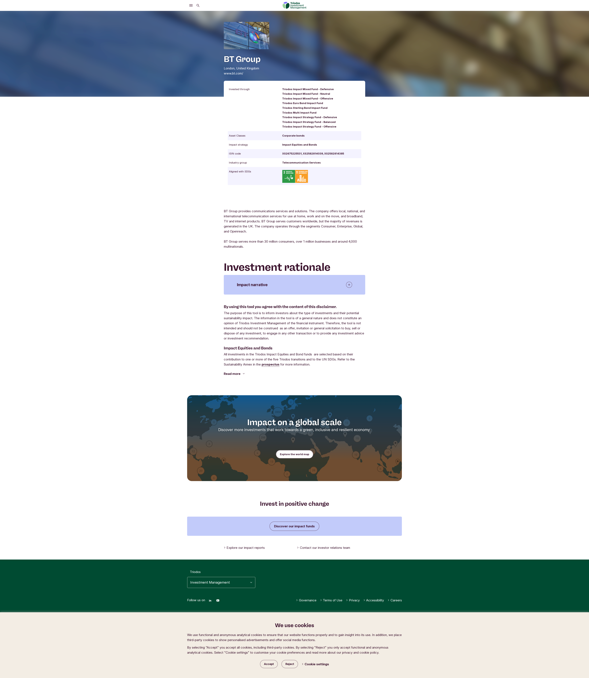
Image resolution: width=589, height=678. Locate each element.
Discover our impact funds (294, 526)
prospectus (270, 364)
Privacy (354, 600)
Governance (307, 600)
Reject (289, 664)
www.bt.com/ (233, 73)
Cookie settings (317, 664)
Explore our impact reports (246, 548)
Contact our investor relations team (325, 548)
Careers (396, 600)
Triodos (195, 572)
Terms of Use (332, 600)
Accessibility (375, 600)
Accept (269, 664)
